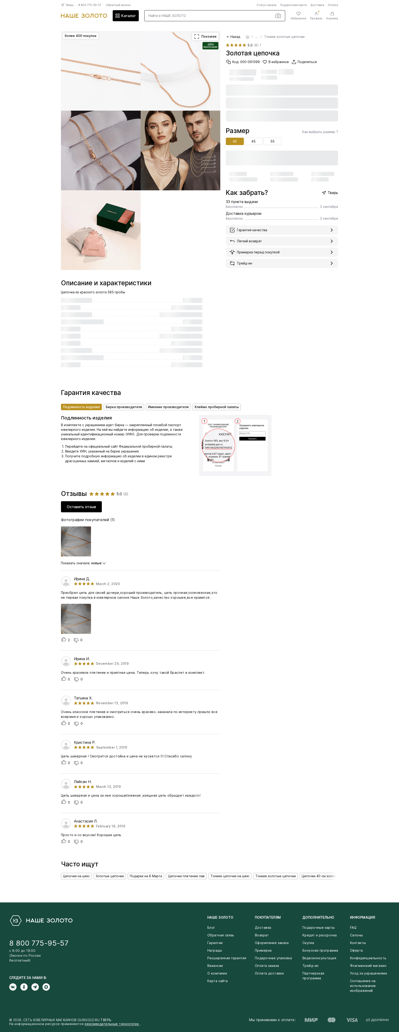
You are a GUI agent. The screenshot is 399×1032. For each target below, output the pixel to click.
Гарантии (215, 943)
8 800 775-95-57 (89, 5)
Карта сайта (217, 981)
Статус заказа (266, 5)
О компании (217, 973)
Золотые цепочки (110, 876)
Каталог (128, 15)
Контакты (358, 943)
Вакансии (215, 966)
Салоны (356, 935)
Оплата (333, 5)
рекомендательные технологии (112, 1024)
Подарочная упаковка (273, 958)
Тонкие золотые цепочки (275, 876)
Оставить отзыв (81, 506)
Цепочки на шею (76, 876)
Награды (214, 950)
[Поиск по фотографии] (278, 15)
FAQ (353, 927)
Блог (211, 927)
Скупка (308, 943)
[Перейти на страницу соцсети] (14, 987)
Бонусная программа (320, 950)
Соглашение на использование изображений (363, 986)
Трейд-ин (310, 966)
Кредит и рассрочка (319, 935)
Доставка (317, 5)
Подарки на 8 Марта (146, 876)
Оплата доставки (269, 973)
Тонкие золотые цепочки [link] (284, 36)
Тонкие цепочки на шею (230, 876)
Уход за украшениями (368, 973)
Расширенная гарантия (226, 958)
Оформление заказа (272, 943)
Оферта (356, 950)
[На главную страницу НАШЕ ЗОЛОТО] (41, 920)
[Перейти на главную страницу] (84, 16)
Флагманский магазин (368, 966)
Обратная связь (220, 935)
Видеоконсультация (319, 958)
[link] (247, 37)
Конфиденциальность (368, 958)
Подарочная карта (293, 5)
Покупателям (268, 917)
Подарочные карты (318, 927)
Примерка (263, 950)
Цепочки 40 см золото (320, 876)
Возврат (262, 935)
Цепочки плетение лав (186, 876)
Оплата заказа (267, 966)
